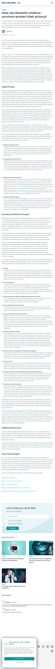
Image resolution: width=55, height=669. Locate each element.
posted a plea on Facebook (24, 415)
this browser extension (29, 190)
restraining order (10, 272)
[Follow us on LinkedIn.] (52, 646)
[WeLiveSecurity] (11, 3)
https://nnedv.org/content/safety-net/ (13, 481)
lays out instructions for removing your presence (30, 447)
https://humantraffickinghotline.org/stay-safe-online (17, 487)
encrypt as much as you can (31, 181)
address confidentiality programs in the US (15, 301)
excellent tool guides (42, 186)
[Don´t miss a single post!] (52, 651)
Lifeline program (18, 287)
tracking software (31, 98)
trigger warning (6, 42)
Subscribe (13, 528)
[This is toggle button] (52, 2)
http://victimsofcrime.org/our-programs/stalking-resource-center (20, 491)
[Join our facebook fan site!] (38, 646)
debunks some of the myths (14, 437)
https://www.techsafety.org (10, 484)
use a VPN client (22, 191)
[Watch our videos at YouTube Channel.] (43, 646)
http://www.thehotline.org (10, 477)
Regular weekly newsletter (16, 523)
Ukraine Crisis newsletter (15, 521)
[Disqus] (27, 618)
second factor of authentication (11, 207)
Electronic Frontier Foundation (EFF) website (23, 186)
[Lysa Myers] (4, 31)
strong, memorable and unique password (28, 202)
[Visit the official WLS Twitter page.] (47, 646)
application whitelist (48, 168)
